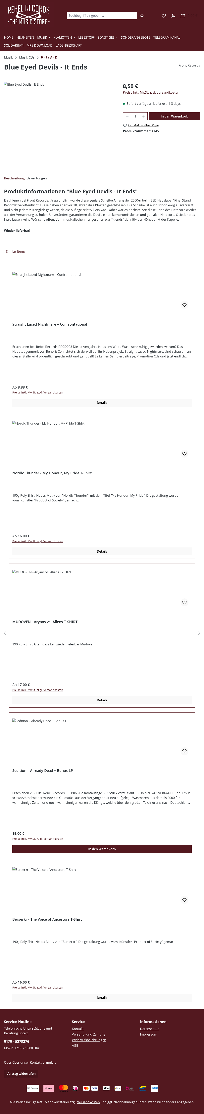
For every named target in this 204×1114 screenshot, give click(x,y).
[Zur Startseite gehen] (29, 14)
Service (78, 1021)
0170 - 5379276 (16, 1041)
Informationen (153, 1021)
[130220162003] (59, 125)
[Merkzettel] (164, 16)
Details (102, 402)
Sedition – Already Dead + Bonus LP (42, 770)
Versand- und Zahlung (88, 1034)
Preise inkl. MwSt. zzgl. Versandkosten (151, 92)
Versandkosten (88, 1102)
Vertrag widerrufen (21, 1073)
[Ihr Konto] (173, 16)
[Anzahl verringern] (127, 116)
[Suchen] (141, 16)
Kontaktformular (42, 1062)
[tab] (14, 178)
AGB (75, 1045)
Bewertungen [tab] (37, 178)
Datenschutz (149, 1029)
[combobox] (102, 16)
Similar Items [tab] (16, 251)
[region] (59, 125)
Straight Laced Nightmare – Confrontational (49, 324)
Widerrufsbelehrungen (89, 1040)
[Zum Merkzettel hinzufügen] (184, 305)
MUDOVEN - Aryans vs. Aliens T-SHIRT (44, 622)
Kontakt (78, 1029)
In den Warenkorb (174, 116)
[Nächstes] (199, 633)
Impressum (148, 1034)
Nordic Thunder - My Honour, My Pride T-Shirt (52, 473)
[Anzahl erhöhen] (143, 116)
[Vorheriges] (5, 633)
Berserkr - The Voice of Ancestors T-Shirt (47, 919)
